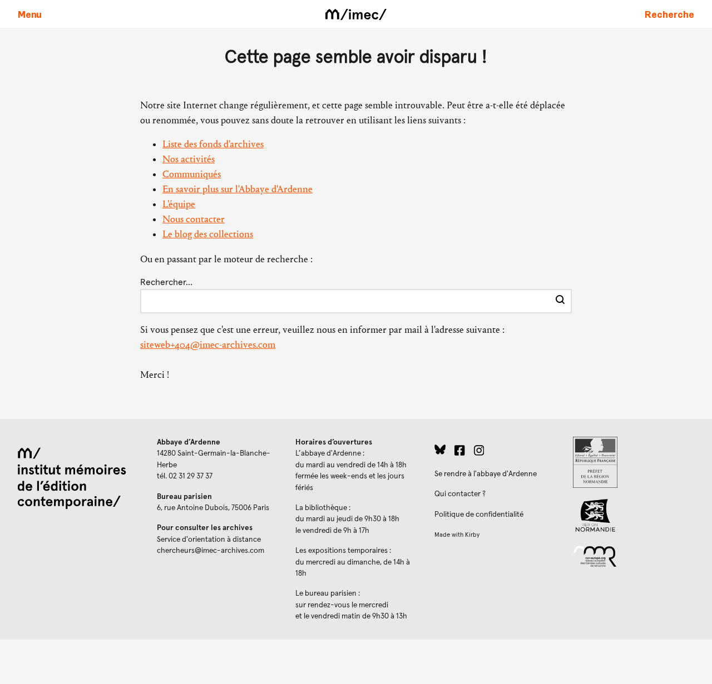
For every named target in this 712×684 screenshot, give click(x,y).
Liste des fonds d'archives (213, 144)
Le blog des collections (207, 234)
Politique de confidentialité (478, 514)
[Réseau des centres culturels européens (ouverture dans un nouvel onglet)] (633, 555)
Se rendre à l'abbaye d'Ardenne (485, 474)
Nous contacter (193, 219)
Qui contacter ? (460, 494)
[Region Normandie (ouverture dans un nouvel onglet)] (633, 515)
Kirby (472, 535)
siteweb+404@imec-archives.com (207, 345)
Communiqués (191, 174)
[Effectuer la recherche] (560, 301)
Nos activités (188, 159)
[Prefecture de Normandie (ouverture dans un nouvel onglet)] (633, 462)
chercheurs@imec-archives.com (210, 551)
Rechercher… (166, 282)
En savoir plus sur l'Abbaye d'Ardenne (237, 189)
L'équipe (178, 204)
